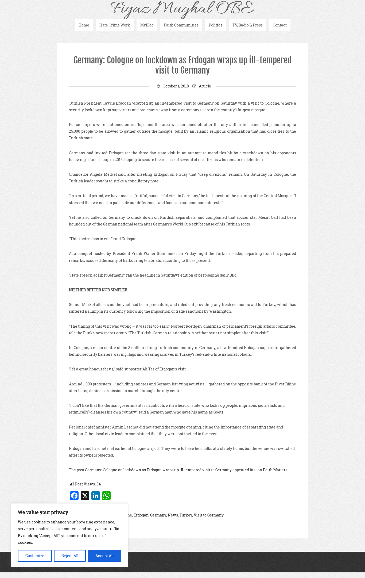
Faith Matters (275, 469)
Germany (158, 515)
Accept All (104, 555)
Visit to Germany (209, 515)
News (173, 515)
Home (84, 25)
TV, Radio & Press (247, 25)
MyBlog (147, 25)
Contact (280, 25)
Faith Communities (181, 25)
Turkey (186, 515)
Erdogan (141, 515)
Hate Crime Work (114, 25)
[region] (69, 535)
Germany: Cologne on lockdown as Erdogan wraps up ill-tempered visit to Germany (182, 65)
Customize (34, 555)
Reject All (69, 555)
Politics (215, 25)
